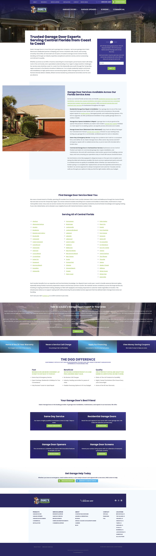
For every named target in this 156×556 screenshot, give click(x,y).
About (35, 2)
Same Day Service (58, 516)
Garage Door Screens (39, 518)
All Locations (120, 536)
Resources (44, 2)
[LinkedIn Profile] (121, 500)
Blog (76, 525)
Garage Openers (88, 9)
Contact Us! (78, 331)
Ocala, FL (118, 527)
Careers (77, 523)
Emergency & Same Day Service (87, 481)
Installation (66, 2)
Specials (105, 514)
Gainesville (119, 534)
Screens (104, 9)
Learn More (102, 453)
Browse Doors (102, 425)
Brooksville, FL (120, 514)
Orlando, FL (119, 518)
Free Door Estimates (67, 481)
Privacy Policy (37, 547)
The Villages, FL (120, 516)
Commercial (119, 9)
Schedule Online (120, 2)
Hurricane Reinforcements (60, 520)
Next (110, 68)
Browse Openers (54, 453)
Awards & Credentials (81, 516)
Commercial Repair (58, 523)
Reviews (77, 518)
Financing (106, 516)
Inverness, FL (119, 530)
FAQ (104, 518)
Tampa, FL (119, 523)
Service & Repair (55, 2)
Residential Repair (58, 514)
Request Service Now (54, 425)
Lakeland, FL (119, 525)
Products (36, 512)
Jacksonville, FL (121, 532)
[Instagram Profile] (118, 500)
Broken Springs (57, 518)
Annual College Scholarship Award (85, 520)
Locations (119, 512)
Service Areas (84, 2)
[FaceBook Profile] (116, 500)
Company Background (82, 514)
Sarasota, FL (120, 520)
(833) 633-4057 (88, 501)
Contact (76, 2)
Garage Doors (69, 9)
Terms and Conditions (47, 547)
